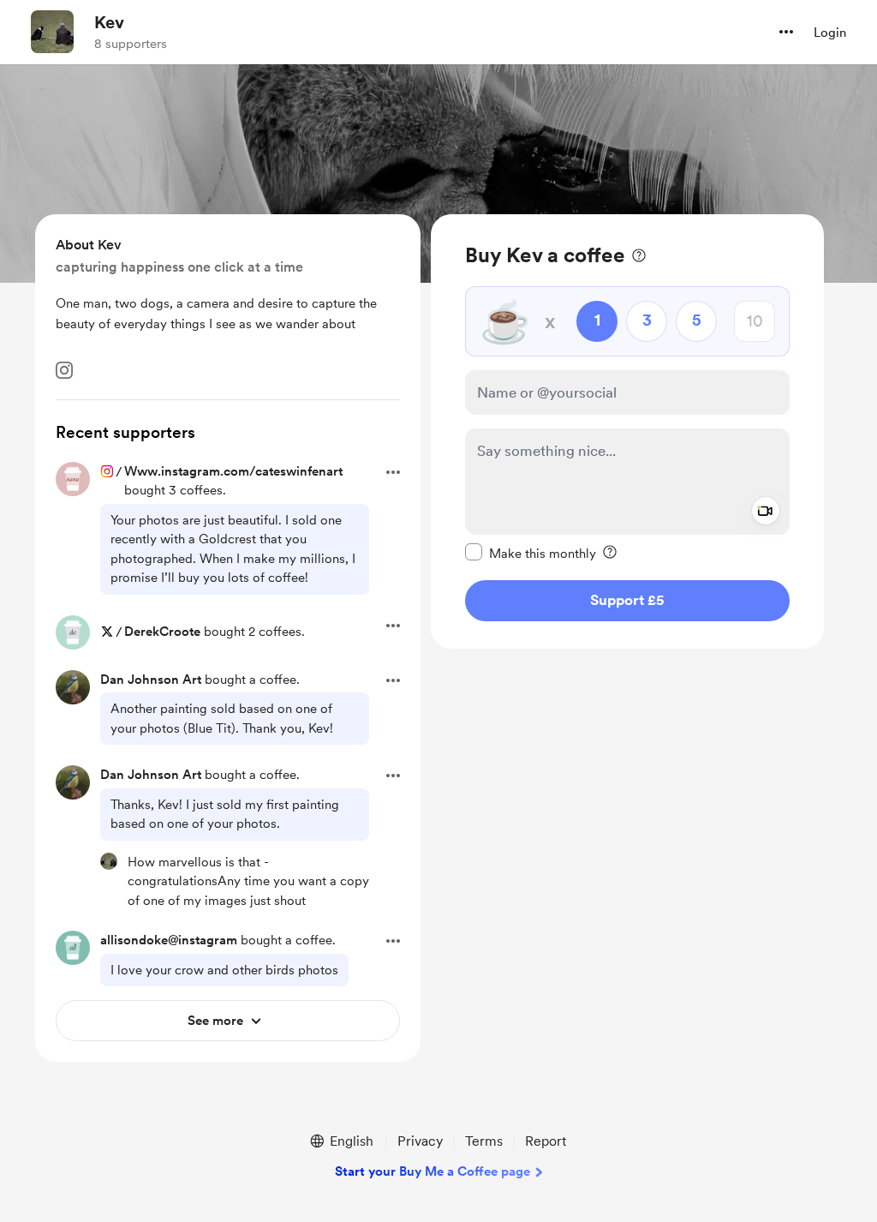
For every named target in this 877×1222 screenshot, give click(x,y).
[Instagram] (64, 370)
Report (545, 1141)
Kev (109, 22)
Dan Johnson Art (150, 679)
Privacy (420, 1141)
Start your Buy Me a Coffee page (432, 1171)
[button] (786, 31)
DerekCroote (162, 631)
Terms (484, 1141)
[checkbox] (530, 553)
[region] (627, 431)
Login (830, 32)
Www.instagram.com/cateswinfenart (233, 471)
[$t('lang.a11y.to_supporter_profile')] (108, 861)
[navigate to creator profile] (52, 31)
